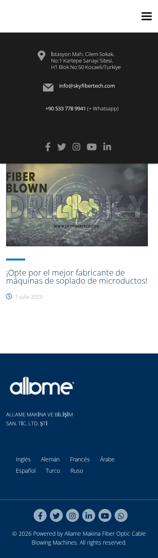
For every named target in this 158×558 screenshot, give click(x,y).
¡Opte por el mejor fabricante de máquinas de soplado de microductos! (76, 276)
